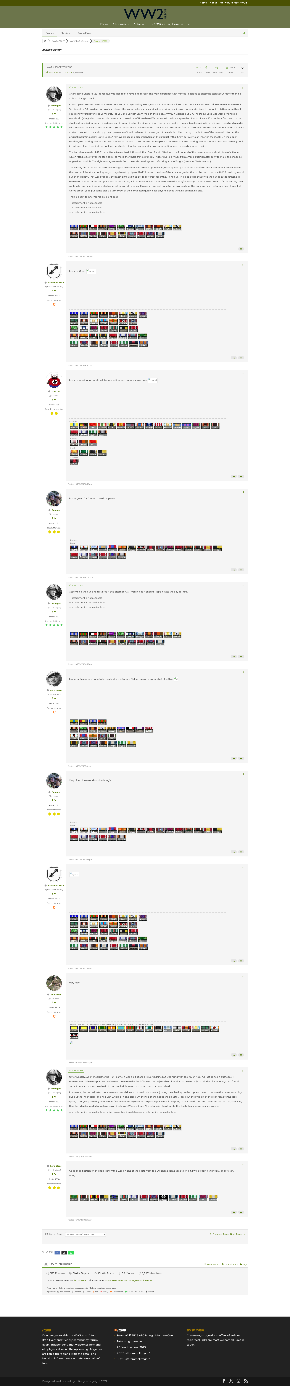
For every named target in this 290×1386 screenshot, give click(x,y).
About (213, 3)
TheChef (56, 391)
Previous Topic (220, 1234)
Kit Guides (120, 24)
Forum (104, 24)
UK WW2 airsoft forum (234, 3)
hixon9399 (80, 1280)
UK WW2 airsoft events (167, 24)
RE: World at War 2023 (131, 1347)
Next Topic (236, 1234)
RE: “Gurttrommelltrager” (133, 1353)
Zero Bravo (56, 690)
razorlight (56, 105)
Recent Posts (84, 33)
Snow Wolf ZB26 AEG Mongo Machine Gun (128, 1280)
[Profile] (53, 113)
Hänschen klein (56, 282)
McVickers (55, 994)
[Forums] (45, 41)
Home (203, 3)
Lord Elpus (66, 72)
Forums (50, 33)
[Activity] (55, 113)
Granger (56, 510)
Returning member (129, 1341)
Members (65, 33)
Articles (139, 24)
